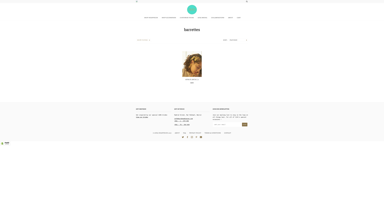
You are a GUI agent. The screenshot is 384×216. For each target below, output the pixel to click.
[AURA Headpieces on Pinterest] (196, 137)
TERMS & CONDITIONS (213, 133)
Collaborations (217, 18)
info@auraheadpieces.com (183, 119)
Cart (239, 18)
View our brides (142, 117)
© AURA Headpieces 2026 (162, 133)
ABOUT (230, 18)
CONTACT (227, 133)
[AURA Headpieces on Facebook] (187, 137)
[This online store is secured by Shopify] (5, 145)
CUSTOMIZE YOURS (187, 18)
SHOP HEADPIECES (151, 18)
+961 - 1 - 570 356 (181, 121)
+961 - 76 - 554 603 (182, 125)
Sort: (225, 40)
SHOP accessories (169, 18)
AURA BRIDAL (202, 18)
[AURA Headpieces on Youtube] (201, 137)
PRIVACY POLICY (195, 133)
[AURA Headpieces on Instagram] (192, 137)
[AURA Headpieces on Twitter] (183, 137)
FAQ (184, 133)
